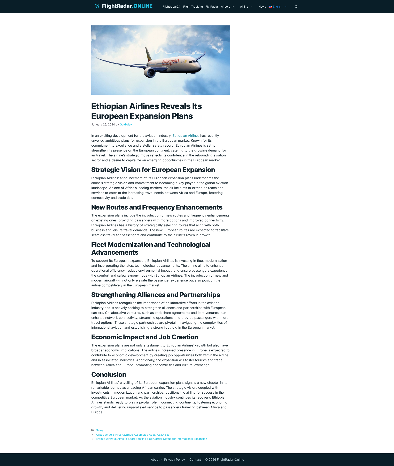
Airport (225, 6)
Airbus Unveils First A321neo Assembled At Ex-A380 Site (133, 434)
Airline (244, 6)
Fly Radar (212, 6)
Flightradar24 (171, 6)
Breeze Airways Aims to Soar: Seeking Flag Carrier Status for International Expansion (151, 438)
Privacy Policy (174, 459)
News (262, 6)
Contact (195, 459)
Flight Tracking (193, 6)
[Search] (296, 6)
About (155, 459)
